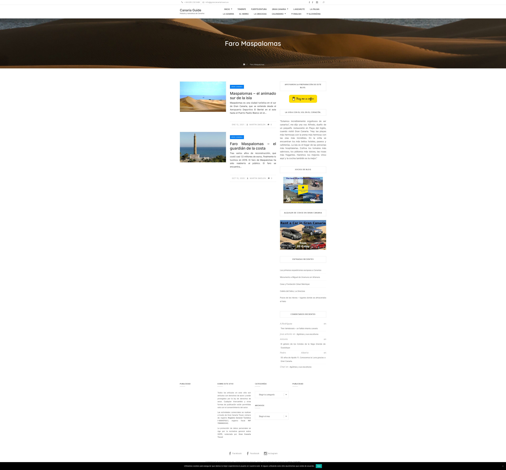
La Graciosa (260, 14)
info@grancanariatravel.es (216, 2)
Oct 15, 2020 (238, 178)
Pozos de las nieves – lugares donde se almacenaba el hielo (303, 299)
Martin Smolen (257, 125)
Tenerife (241, 9)
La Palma (314, 9)
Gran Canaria (279, 9)
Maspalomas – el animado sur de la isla (253, 95)
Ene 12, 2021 (238, 125)
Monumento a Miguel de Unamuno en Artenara (300, 277)
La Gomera (228, 14)
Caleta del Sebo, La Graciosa (292, 291)
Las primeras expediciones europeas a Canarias (300, 270)
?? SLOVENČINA (313, 14)
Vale (319, 466)
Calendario (278, 14)
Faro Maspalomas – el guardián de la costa (253, 146)
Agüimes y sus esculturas (307, 334)
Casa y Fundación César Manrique (295, 284)
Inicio (227, 9)
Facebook (309, 2)
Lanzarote (299, 9)
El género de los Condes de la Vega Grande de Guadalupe (303, 346)
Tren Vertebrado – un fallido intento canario (299, 328)
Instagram (317, 2)
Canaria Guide (190, 10)
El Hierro (244, 14)
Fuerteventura (259, 9)
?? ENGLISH (296, 14)
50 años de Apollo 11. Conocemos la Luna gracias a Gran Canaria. (303, 359)
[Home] (244, 64)
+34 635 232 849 (192, 2)
